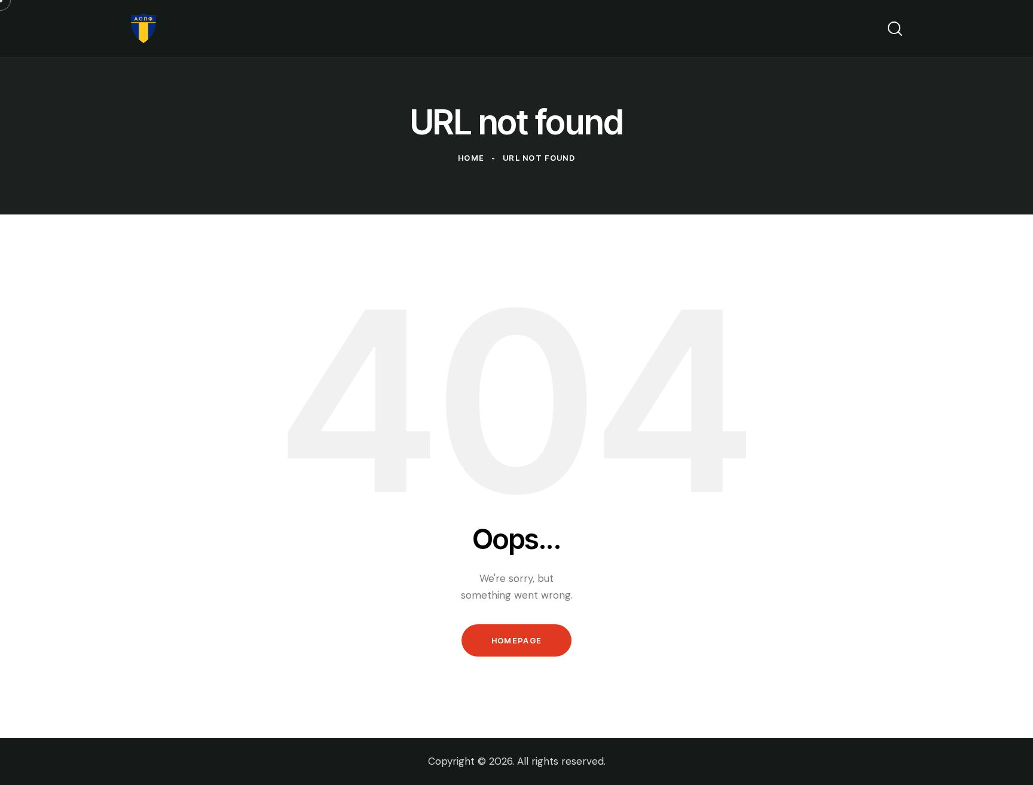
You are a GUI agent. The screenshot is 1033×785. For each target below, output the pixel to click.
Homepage (516, 640)
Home (471, 157)
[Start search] (895, 28)
